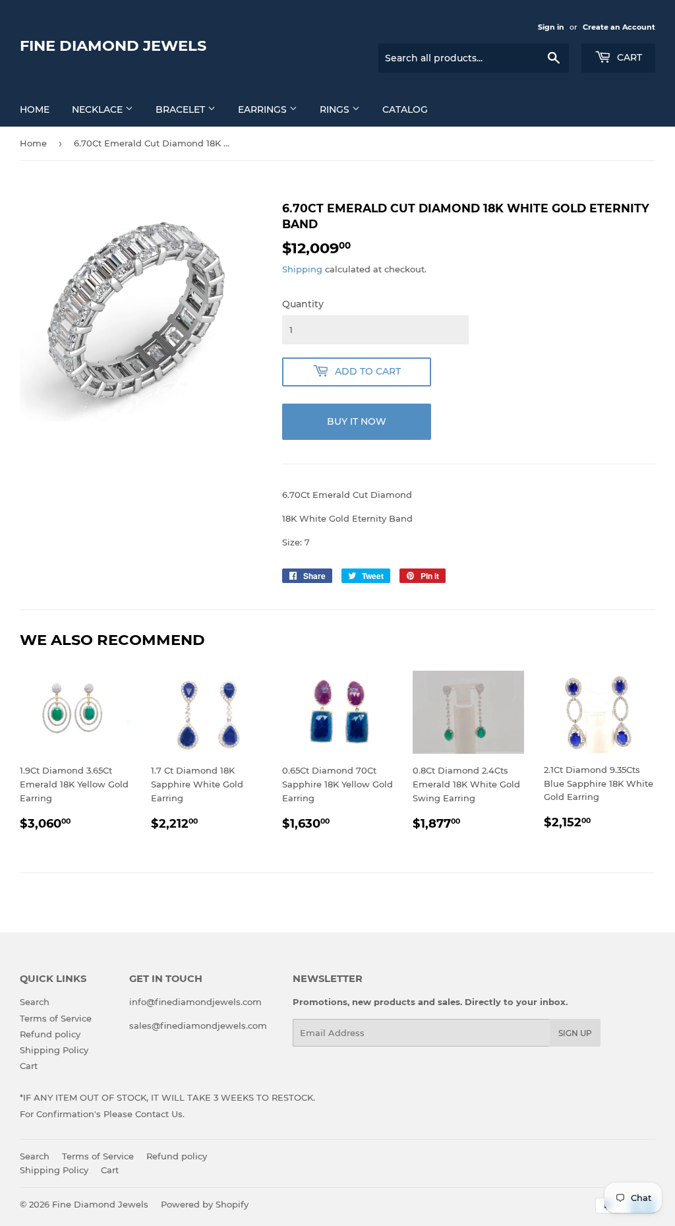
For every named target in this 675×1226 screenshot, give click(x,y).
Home (33, 143)
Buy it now (356, 421)
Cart (628, 57)
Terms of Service (56, 1018)
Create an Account (619, 27)
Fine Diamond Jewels (113, 45)
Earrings (263, 109)
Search (34, 1001)
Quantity (303, 304)
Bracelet (182, 109)
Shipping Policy (54, 1050)
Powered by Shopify (205, 1204)
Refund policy (50, 1034)
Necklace (98, 109)
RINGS (336, 109)
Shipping (302, 269)
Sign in (551, 27)
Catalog (405, 109)
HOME (34, 109)
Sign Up (575, 1033)
